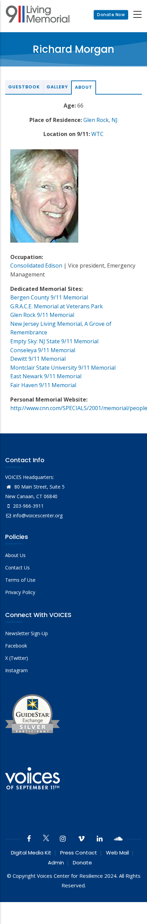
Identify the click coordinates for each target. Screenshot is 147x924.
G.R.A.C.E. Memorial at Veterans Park (56, 306)
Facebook (16, 645)
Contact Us (17, 567)
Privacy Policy (20, 592)
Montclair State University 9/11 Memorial (63, 367)
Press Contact (78, 852)
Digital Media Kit (31, 852)
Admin (56, 862)
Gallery (57, 87)
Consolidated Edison (36, 265)
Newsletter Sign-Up (26, 633)
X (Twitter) (16, 658)
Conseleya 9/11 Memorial (42, 350)
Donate (82, 862)
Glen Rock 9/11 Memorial (42, 315)
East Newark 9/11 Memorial (45, 376)
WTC (97, 134)
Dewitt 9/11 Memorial (38, 358)
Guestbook (24, 87)
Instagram (16, 670)
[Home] (37, 14)
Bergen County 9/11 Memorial (49, 297)
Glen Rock (96, 120)
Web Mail (117, 852)
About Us (15, 555)
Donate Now (111, 14)
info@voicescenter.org (38, 515)
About (83, 87)
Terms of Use (20, 580)
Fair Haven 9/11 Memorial (43, 385)
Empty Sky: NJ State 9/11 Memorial (54, 341)
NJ (114, 120)
